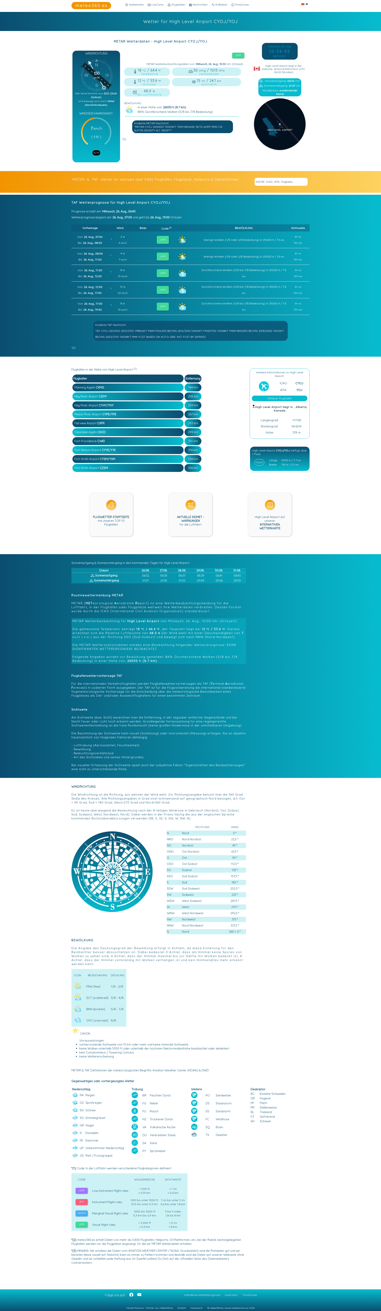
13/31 (96, 152)
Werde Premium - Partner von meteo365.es (149, 1307)
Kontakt (181, 1307)
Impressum (196, 1307)
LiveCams (231, 1295)
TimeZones (241, 4)
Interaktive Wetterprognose (202, 1295)
